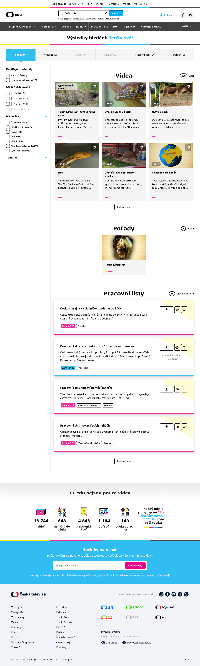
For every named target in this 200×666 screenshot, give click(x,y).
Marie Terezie (112, 18)
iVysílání (99, 3)
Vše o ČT (144, 3)
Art (135, 3)
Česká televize (58, 3)
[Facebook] (183, 15)
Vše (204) (21, 54)
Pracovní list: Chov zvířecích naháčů (85, 425)
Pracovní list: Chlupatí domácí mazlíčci (86, 388)
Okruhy (66, 26)
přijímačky (91, 18)
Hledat (116, 13)
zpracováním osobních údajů (155, 575)
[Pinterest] (191, 15)
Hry (115, 26)
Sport (89, 3)
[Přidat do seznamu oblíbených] (94, 86)
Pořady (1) (179, 54)
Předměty (47, 26)
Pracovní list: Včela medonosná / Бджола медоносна (97, 346)
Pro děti (126, 3)
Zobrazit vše (124, 207)
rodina (101, 18)
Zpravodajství (76, 3)
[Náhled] (177, 309)
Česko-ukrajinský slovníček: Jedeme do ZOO (90, 308)
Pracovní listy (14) (145, 54)
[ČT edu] (14, 15)
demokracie (78, 18)
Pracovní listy (99, 26)
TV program (113, 3)
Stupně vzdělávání (20, 26)
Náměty (81, 26)
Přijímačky (129, 26)
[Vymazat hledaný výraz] (106, 13)
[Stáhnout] (166, 309)
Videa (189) (50, 54)
